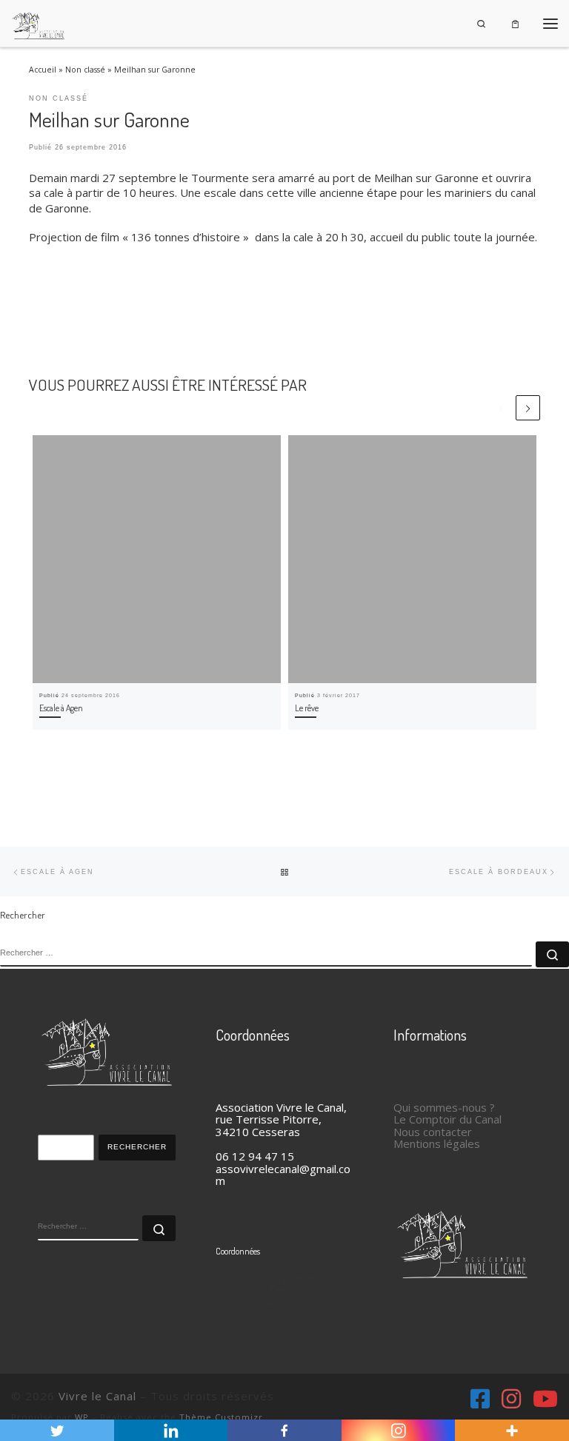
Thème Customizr (221, 1416)
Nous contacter (432, 1131)
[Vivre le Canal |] (38, 21)
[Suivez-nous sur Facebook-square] (480, 1399)
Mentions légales (436, 1143)
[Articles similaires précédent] (501, 407)
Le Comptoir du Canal (447, 1119)
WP (82, 1416)
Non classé (85, 69)
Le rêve (307, 707)
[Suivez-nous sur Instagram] (511, 1399)
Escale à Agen (61, 707)
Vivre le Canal (97, 1395)
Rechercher (137, 1147)
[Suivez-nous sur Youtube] (545, 1399)
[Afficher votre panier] (515, 23)
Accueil (42, 69)
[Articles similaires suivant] (528, 407)
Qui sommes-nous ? (444, 1107)
